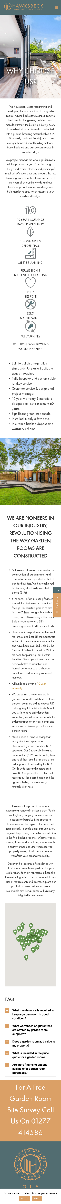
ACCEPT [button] (24, 1198)
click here (27, 787)
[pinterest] (36, 1186)
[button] (33, 940)
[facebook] (30, 1186)
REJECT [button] (37, 1198)
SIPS (31, 755)
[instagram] (24, 1186)
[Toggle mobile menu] (56, 7)
